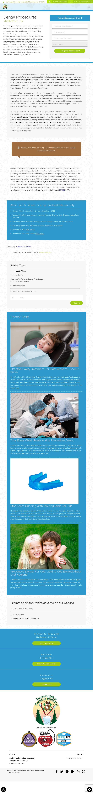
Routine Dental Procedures (22, 609)
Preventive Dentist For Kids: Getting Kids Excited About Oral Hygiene (45, 573)
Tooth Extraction (18, 285)
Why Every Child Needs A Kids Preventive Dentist (42, 440)
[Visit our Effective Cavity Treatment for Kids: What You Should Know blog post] (44, 366)
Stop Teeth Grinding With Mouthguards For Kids (41, 506)
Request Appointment (46, 664)
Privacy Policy (10, 772)
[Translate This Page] (89, 789)
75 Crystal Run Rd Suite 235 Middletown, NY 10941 (25, 2)
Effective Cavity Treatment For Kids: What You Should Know (44, 370)
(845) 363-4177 (33, 47)
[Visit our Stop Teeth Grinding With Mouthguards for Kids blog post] (44, 503)
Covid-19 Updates (60, 2)
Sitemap (17, 772)
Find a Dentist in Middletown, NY (24, 291)
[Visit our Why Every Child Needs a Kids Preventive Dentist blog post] (44, 438)
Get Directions (46, 643)
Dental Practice (18, 615)
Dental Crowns (17, 275)
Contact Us (46, 684)
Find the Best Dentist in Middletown (25, 619)
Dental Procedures (24, 246)
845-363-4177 (64, 190)
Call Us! (83, 2)
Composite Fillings (19, 271)
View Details (30, 229)
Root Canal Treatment (20, 281)
